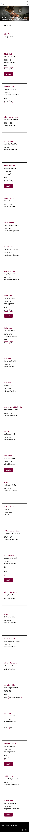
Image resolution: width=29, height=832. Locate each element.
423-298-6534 (8, 782)
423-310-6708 (7, 691)
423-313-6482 (7, 389)
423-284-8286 (8, 277)
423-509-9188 (7, 806)
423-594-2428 (8, 437)
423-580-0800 (8, 123)
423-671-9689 (7, 749)
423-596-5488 (8, 537)
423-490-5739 (8, 462)
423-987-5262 (8, 147)
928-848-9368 (8, 204)
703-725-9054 (8, 364)
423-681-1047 (7, 92)
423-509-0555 (8, 512)
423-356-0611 (7, 488)
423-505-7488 (7, 60)
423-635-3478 (7, 620)
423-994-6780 (8, 334)
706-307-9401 (7, 561)
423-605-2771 (7, 301)
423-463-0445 (8, 413)
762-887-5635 (7, 719)
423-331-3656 (7, 644)
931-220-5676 (7, 171)
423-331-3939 (7, 228)
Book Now (8, 74)
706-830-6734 (8, 253)
